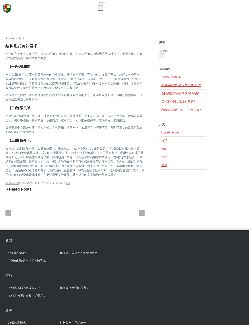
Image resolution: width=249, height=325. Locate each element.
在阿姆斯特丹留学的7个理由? (180, 93)
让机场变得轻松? (172, 77)
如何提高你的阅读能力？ (24, 287)
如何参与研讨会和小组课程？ (27, 295)
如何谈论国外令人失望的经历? (181, 85)
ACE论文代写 (12, 183)
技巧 (164, 140)
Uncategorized (170, 132)
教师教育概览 (17, 322)
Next (21, 38)
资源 (68, 183)
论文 (164, 157)
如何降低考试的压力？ (74, 287)
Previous (11, 38)
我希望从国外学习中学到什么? (181, 109)
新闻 (164, 148)
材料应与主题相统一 (73, 322)
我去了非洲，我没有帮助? (178, 101)
